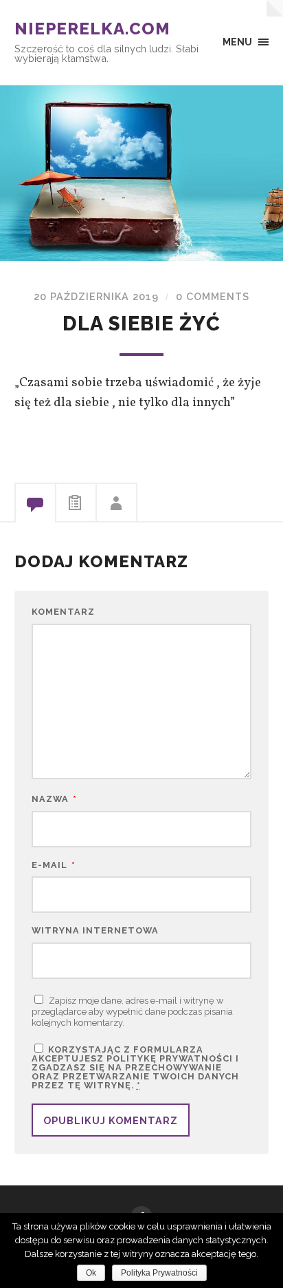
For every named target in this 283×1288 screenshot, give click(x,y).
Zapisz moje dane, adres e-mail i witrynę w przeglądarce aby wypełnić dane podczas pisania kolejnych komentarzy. (132, 1011)
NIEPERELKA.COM (92, 29)
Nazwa (54, 799)
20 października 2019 (96, 296)
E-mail (54, 865)
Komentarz (63, 612)
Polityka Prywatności (159, 1273)
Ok (91, 1273)
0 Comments (212, 296)
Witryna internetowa (95, 931)
